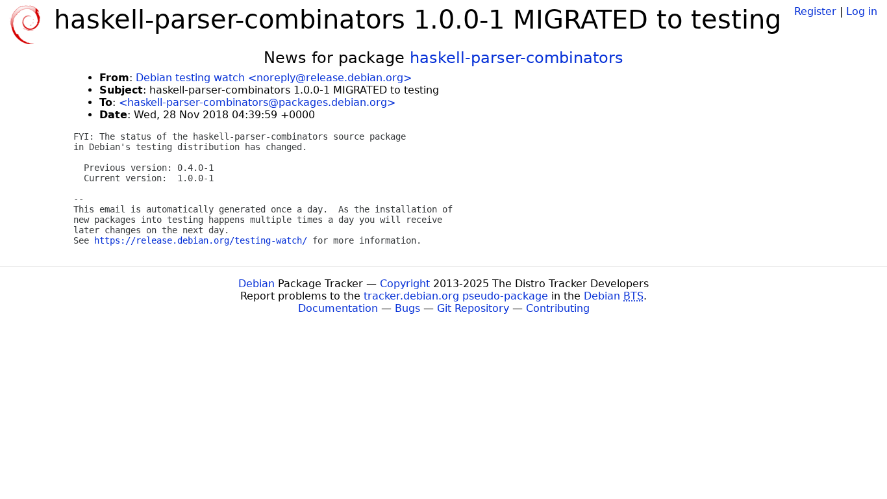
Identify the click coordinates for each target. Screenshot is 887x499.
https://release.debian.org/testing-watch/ (200, 240)
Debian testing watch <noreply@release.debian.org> (274, 77)
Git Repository (473, 308)
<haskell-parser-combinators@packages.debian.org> (257, 102)
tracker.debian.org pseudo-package (456, 296)
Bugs (407, 308)
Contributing (558, 308)
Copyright (405, 283)
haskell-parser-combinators (516, 58)
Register (815, 11)
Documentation (338, 308)
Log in (861, 11)
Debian (256, 283)
